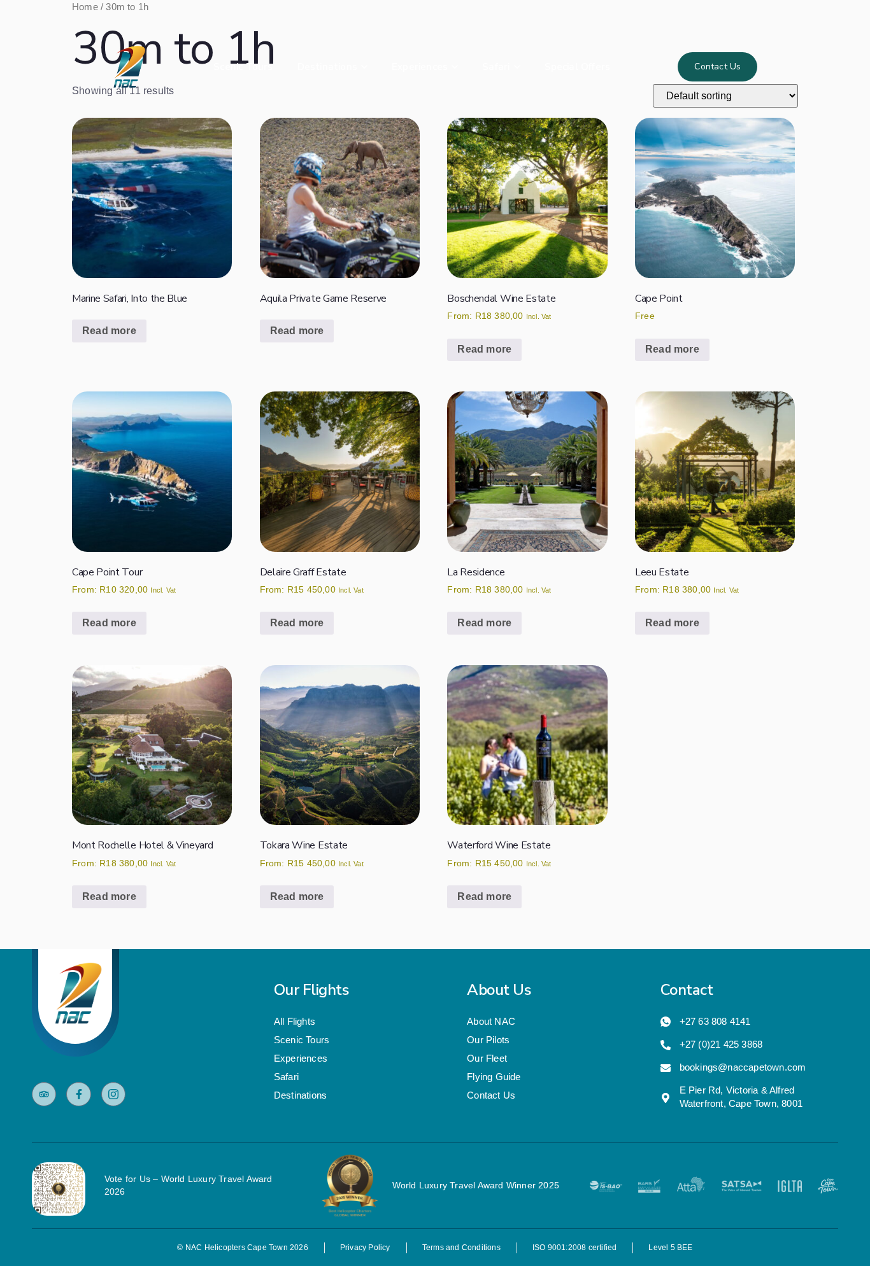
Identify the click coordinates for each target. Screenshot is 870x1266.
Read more (109, 330)
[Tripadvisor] (44, 1094)
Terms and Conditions (461, 1247)
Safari (496, 66)
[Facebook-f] (78, 1094)
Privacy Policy (365, 1247)
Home (85, 7)
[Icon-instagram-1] (113, 1094)
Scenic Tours (243, 66)
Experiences (420, 66)
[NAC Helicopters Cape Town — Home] (129, 66)
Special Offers (578, 66)
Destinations (327, 66)
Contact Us (717, 66)
